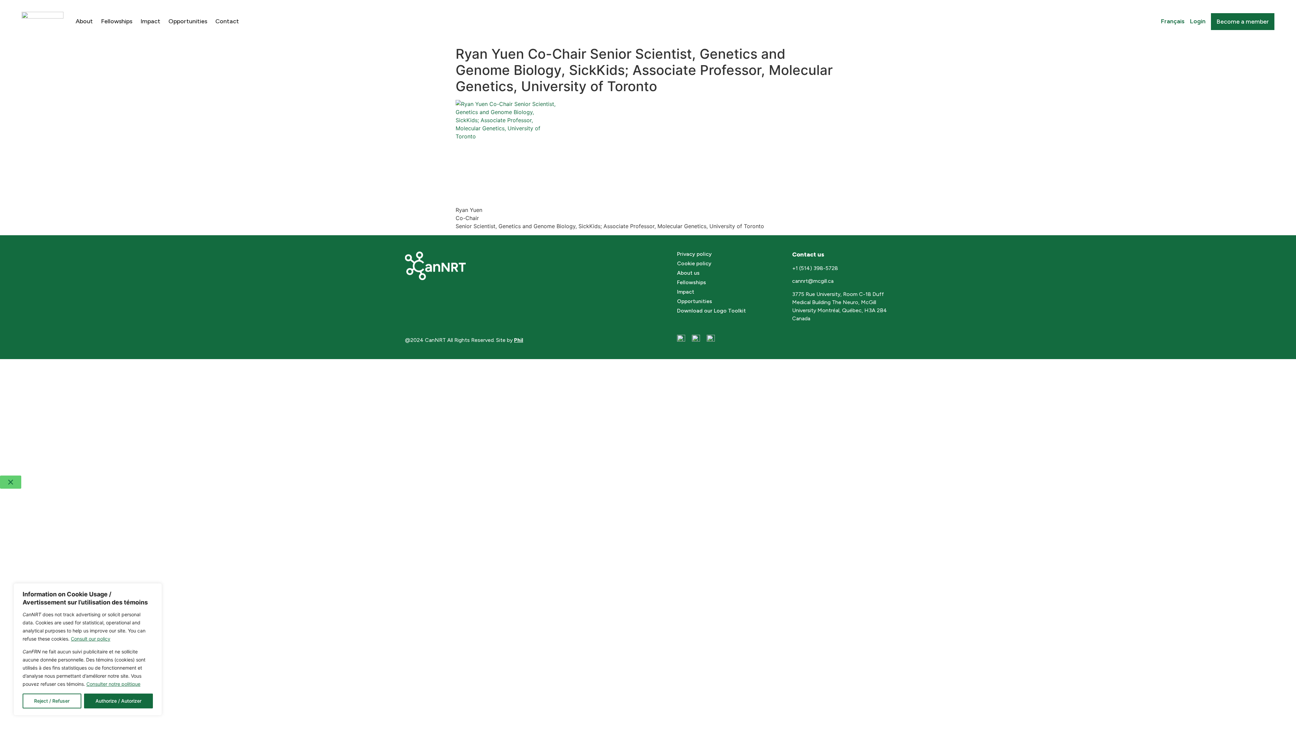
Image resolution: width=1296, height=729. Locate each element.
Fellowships (116, 21)
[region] (88, 649)
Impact (150, 21)
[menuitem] (1173, 21)
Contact (227, 21)
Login (1198, 21)
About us (688, 273)
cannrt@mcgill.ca (813, 281)
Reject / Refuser (52, 701)
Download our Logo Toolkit (711, 310)
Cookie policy (694, 263)
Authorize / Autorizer (118, 701)
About (84, 21)
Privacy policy (694, 254)
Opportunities (187, 21)
